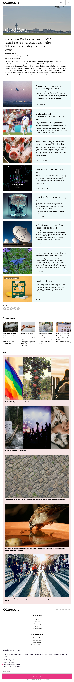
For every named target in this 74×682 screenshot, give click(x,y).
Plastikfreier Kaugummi (46, 280)
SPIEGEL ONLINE (41, 105)
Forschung (9, 56)
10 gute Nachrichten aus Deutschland (16, 451)
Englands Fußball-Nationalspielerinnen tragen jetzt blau (50, 116)
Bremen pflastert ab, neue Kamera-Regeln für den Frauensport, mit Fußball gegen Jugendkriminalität (35, 499)
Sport (21, 56)
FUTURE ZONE (40, 272)
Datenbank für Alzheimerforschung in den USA (51, 198)
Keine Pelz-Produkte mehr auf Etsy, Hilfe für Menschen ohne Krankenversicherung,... (64, 338)
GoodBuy (38, 300)
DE (58, 2)
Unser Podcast (37, 642)
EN (61, 2)
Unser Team (37, 621)
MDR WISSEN (40, 160)
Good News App (37, 638)
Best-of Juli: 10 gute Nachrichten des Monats (18, 402)
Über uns (37, 619)
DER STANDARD (40, 216)
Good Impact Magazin (37, 645)
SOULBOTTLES (40, 188)
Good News (8, 49)
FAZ (37, 244)
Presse (37, 626)
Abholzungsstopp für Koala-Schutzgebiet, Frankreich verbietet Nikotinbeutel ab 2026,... (46, 339)
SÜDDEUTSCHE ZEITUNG (43, 132)
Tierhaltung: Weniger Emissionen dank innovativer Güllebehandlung (51, 143)
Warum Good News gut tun (37, 624)
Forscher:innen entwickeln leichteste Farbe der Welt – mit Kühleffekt (51, 254)
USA (32, 56)
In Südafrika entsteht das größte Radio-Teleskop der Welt (49, 226)
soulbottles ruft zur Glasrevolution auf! (50, 170)
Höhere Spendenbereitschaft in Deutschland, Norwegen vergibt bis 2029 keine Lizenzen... (28, 340)
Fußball (16, 56)
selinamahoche (11, 53)
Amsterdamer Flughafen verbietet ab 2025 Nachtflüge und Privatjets (51, 87)
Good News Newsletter (37, 640)
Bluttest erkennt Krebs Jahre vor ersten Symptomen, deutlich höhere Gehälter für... (9, 339)
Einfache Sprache (37, 628)
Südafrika (27, 56)
